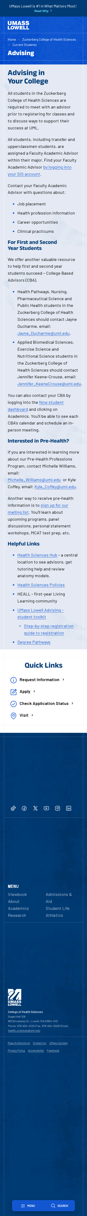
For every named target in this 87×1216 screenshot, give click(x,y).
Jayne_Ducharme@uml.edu (43, 333)
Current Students (25, 45)
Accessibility (36, 1050)
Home (12, 39)
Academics (18, 908)
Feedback (53, 1050)
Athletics (54, 915)
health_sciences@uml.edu (24, 1030)
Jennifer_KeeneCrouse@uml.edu (49, 383)
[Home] (18, 25)
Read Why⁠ (41, 11)
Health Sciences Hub (37, 554)
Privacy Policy (16, 1050)
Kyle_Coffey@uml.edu (55, 486)
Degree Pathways (34, 642)
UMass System (58, 1043)
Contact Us (39, 1043)
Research (17, 915)
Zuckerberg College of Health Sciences (49, 39)
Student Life (58, 908)
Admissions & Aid (59, 898)
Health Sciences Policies (41, 584)
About (14, 901)
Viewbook (17, 894)
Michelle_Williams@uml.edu (34, 479)
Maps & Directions (19, 1043)
